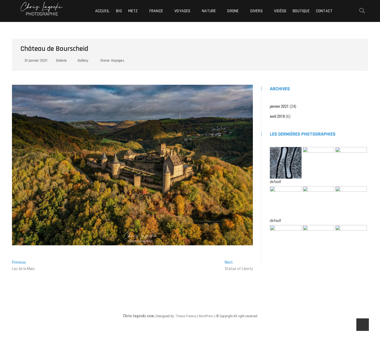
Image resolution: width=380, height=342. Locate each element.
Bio (119, 11)
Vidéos (280, 11)
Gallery (83, 60)
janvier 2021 (279, 106)
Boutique (301, 11)
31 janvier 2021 (35, 60)
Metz (133, 11)
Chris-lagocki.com (138, 316)
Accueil (102, 11)
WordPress (206, 316)
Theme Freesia (185, 316)
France (156, 11)
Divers (256, 11)
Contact (324, 11)
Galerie (61, 60)
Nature (209, 11)
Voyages (182, 11)
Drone (233, 11)
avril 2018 (277, 116)
